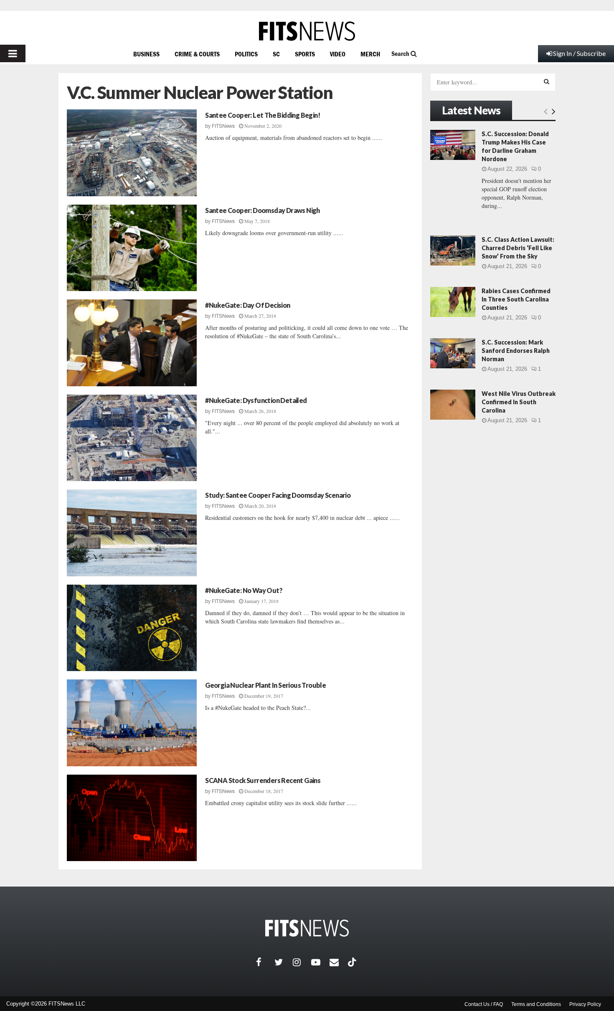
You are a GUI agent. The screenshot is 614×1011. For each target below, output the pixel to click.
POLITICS (246, 54)
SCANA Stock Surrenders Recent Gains (262, 780)
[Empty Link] (546, 111)
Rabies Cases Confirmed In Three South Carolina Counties (516, 299)
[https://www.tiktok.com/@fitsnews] (353, 962)
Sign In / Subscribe (579, 53)
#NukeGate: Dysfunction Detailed (256, 400)
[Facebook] (265, 962)
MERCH (370, 54)
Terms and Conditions (536, 1004)
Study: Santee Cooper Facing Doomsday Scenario (277, 495)
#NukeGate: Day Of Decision (247, 305)
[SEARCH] (547, 81)
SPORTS (305, 54)
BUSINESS (146, 54)
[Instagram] (302, 962)
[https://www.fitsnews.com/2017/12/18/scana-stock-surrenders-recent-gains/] (132, 818)
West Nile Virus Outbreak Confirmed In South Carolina (519, 402)
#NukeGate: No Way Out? (243, 590)
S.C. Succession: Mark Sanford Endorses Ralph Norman (516, 350)
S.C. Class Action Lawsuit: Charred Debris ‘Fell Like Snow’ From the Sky (518, 248)
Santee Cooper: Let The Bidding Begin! (262, 115)
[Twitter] (283, 962)
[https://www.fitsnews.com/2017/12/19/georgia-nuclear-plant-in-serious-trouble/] (132, 722)
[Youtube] (320, 962)
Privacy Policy (585, 1004)
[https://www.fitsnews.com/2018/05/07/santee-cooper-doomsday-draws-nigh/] (132, 248)
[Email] (339, 962)
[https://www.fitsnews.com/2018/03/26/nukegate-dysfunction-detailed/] (132, 438)
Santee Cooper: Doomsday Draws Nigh (262, 210)
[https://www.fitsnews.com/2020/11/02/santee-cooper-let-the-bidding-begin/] (132, 152)
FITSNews (223, 126)
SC (276, 54)
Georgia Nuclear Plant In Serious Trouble (265, 685)
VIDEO (337, 54)
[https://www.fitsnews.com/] (307, 31)
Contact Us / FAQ (483, 1004)
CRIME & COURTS (197, 54)
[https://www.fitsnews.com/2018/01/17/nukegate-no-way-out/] (132, 628)
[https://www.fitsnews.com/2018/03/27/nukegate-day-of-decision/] (132, 342)
